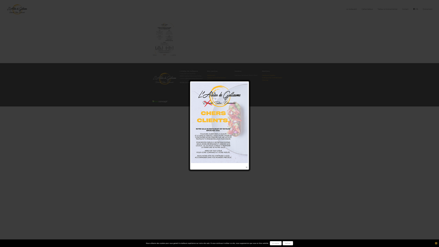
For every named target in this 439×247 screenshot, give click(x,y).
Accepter (275, 243)
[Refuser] (436, 243)
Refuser (288, 243)
